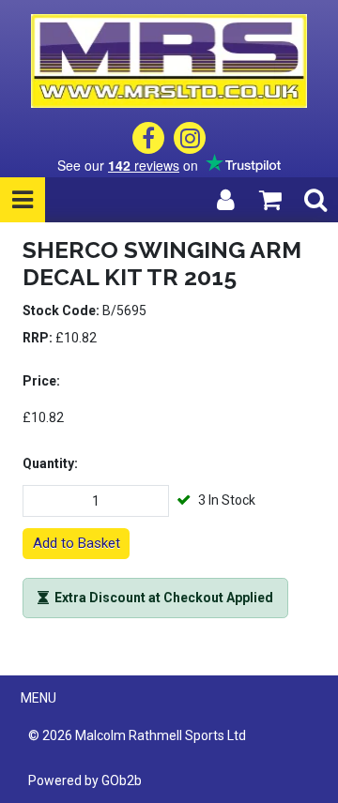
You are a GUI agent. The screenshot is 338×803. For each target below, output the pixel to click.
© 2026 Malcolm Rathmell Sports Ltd (137, 735)
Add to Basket (76, 543)
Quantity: (50, 463)
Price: (41, 380)
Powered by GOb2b (85, 780)
